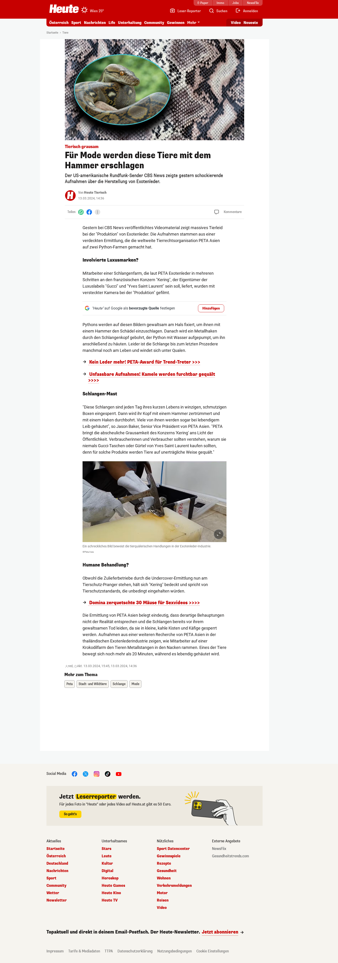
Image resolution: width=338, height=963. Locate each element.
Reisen (163, 900)
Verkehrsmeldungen (174, 885)
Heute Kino (111, 893)
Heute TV (110, 900)
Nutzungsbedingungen (174, 951)
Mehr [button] (191, 22)
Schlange (119, 684)
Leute (107, 856)
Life (112, 22)
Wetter (52, 893)
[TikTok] (107, 773)
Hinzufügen (211, 308)
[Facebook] (89, 212)
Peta (69, 684)
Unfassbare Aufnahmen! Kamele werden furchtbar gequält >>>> (151, 377)
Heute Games (113, 885)
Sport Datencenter (173, 848)
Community (154, 22)
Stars (106, 848)
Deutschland (57, 863)
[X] (85, 773)
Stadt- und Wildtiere (93, 684)
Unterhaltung (129, 22)
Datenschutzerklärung (135, 951)
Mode (135, 684)
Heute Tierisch (95, 192)
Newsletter (56, 900)
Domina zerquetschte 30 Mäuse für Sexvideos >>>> (144, 603)
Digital (107, 871)
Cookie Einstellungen (212, 951)
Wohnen (164, 878)
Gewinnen (175, 22)
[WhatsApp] (81, 212)
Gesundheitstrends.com (230, 856)
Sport (76, 22)
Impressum (55, 951)
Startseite (52, 32)
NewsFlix (219, 848)
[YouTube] (118, 773)
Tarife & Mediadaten (84, 951)
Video (236, 22)
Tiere (65, 32)
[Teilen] (97, 212)
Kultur (107, 863)
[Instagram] (96, 773)
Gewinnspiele (168, 856)
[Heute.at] (64, 8)
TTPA (109, 951)
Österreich (59, 22)
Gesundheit (167, 871)
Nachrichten (57, 871)
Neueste (250, 22)
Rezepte (164, 863)
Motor (162, 893)
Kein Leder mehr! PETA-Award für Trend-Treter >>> (144, 362)
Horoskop (110, 878)
